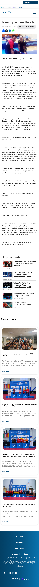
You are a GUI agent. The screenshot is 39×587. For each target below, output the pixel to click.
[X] (6, 30)
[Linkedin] (10, 30)
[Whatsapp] (13, 30)
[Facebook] (3, 30)
